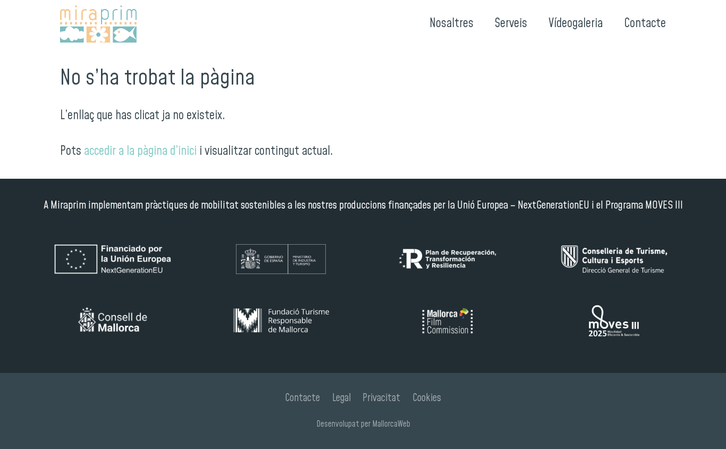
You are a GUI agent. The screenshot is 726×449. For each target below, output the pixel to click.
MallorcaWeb (391, 424)
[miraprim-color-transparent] (98, 24)
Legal (341, 398)
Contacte (302, 398)
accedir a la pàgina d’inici (140, 151)
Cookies (426, 398)
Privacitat (381, 398)
